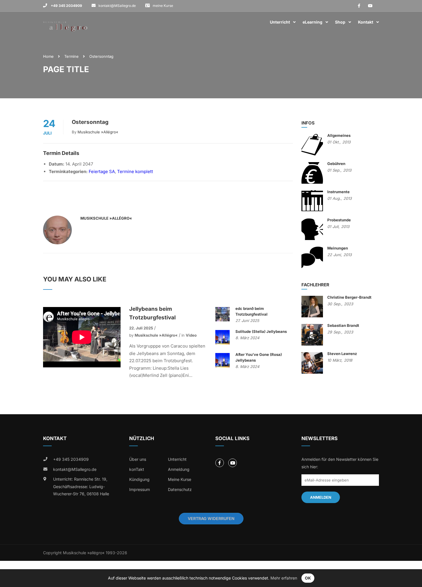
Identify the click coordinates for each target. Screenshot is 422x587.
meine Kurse (163, 5)
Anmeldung (178, 469)
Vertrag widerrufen (211, 518)
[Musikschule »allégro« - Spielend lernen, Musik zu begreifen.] (65, 22)
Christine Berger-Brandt (349, 297)
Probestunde (339, 220)
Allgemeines (339, 135)
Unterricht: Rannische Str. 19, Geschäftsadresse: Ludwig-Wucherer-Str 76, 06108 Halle (81, 486)
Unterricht (280, 22)
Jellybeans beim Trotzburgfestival (152, 313)
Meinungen (337, 248)
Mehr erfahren (283, 578)
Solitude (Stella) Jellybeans (261, 331)
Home (48, 56)
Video (191, 335)
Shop (340, 22)
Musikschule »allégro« (98, 132)
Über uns (137, 459)
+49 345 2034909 (66, 5)
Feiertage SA (102, 171)
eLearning (312, 22)
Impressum (139, 489)
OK (308, 578)
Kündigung (139, 479)
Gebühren (336, 163)
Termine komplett (135, 171)
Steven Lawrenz (342, 353)
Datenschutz (180, 489)
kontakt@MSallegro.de (117, 5)
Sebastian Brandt (343, 325)
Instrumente (338, 191)
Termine (71, 56)
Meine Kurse (179, 479)
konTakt (136, 469)
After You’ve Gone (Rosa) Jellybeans (258, 357)
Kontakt (365, 22)
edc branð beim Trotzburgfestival (251, 311)
